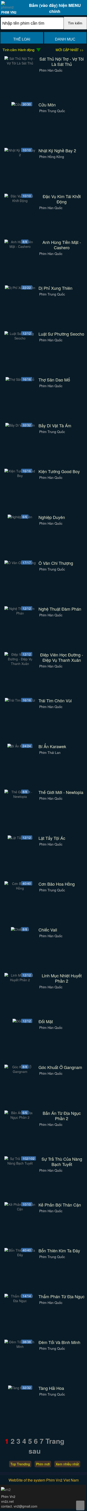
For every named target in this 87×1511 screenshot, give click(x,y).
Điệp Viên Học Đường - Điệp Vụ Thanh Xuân (61, 657)
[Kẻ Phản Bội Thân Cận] (20, 1209)
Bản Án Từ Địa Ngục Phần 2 (62, 1115)
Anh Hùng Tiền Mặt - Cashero (61, 245)
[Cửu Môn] (20, 104)
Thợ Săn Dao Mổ (54, 379)
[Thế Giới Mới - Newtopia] (20, 796)
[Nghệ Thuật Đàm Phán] (20, 613)
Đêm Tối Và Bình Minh (59, 1342)
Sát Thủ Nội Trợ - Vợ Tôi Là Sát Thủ (61, 61)
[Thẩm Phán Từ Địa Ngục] (20, 1300)
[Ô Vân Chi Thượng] (20, 562)
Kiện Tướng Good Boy (59, 471)
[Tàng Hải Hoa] (20, 1387)
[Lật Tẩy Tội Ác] (20, 837)
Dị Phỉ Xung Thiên (55, 288)
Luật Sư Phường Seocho (61, 334)
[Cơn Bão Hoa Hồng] (20, 888)
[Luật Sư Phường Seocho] (20, 338)
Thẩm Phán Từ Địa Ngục (61, 1296)
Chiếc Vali (48, 929)
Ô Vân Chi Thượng (56, 563)
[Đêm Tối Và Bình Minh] (20, 1346)
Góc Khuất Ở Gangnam (60, 1067)
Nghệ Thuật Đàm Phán (60, 609)
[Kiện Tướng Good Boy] (20, 475)
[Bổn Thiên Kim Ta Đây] (20, 1255)
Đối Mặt (46, 1021)
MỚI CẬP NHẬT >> (70, 49)
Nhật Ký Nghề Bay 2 (57, 150)
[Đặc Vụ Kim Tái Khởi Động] (20, 200)
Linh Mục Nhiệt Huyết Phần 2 (62, 978)
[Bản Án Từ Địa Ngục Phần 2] (20, 1117)
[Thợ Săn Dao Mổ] (20, 379)
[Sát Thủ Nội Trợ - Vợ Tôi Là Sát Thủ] (20, 63)
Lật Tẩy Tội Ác (52, 838)
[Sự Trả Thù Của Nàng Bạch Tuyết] (20, 1163)
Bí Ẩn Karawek (52, 746)
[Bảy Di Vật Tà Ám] (20, 425)
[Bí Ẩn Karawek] (20, 746)
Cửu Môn (47, 104)
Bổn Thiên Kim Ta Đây (59, 1250)
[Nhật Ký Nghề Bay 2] (20, 154)
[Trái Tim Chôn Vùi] (20, 700)
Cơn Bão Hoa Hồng (57, 884)
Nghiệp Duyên (52, 517)
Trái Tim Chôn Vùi (55, 700)
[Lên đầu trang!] (80, 1505)
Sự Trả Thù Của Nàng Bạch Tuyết (62, 1161)
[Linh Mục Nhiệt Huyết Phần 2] (20, 980)
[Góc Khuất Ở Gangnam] (20, 1071)
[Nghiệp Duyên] (20, 517)
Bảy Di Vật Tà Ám (55, 425)
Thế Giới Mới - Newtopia (61, 792)
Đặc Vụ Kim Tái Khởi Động (62, 199)
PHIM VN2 (8, 12)
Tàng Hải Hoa (51, 1388)
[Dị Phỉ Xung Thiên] (20, 287)
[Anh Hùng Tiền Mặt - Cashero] (20, 246)
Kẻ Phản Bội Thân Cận (60, 1204)
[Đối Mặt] (20, 1021)
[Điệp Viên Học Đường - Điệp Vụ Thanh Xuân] (20, 663)
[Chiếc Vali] (20, 929)
